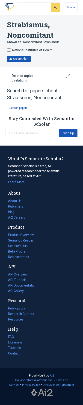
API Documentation (22, 286)
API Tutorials (17, 280)
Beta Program (18, 251)
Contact (14, 353)
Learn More (16, 182)
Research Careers (21, 314)
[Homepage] (9, 7)
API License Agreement (58, 384)
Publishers (15, 206)
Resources (16, 320)
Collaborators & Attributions (34, 380)
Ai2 (52, 375)
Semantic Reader (20, 240)
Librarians (15, 342)
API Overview (17, 274)
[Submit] (55, 7)
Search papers (18, 108)
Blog (13, 212)
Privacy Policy (31, 384)
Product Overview (21, 235)
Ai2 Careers (16, 218)
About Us (14, 201)
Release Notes (18, 257)
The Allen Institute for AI (42, 393)
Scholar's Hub (18, 246)
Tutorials (14, 348)
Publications (17, 309)
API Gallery (16, 291)
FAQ (11, 337)
